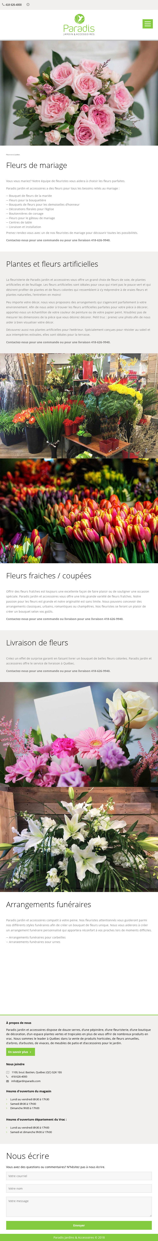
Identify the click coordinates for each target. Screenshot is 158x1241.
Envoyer (79, 1225)
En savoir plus (18, 1052)
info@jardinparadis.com (26, 1081)
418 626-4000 (14, 4)
